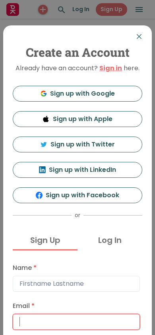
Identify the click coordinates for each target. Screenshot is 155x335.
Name (25, 267)
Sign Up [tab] (45, 240)
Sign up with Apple (82, 118)
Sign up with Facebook (82, 195)
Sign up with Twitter (82, 144)
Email (24, 305)
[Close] (139, 36)
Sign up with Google (82, 93)
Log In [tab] (110, 240)
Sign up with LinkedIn (82, 169)
